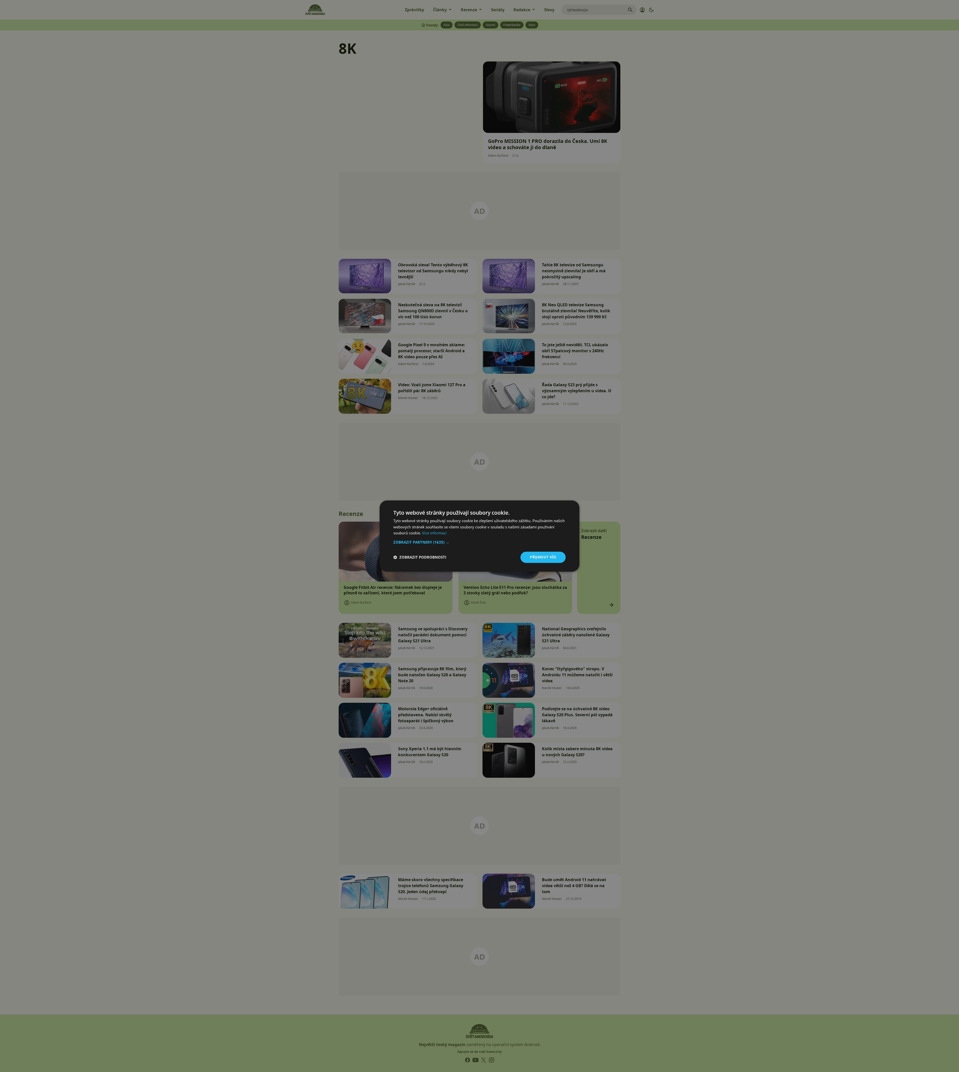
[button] (479, 542)
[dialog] (479, 536)
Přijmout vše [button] (543, 557)
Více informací (434, 533)
